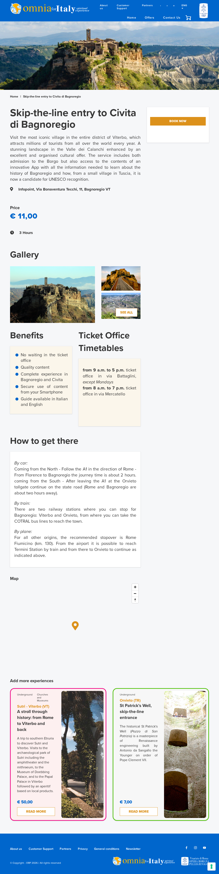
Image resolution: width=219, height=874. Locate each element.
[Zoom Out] (135, 593)
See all (126, 312)
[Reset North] (135, 600)
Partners (147, 5)
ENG (184, 5)
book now (177, 121)
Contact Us (172, 17)
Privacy (83, 849)
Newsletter (133, 849)
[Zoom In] (135, 587)
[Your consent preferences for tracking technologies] (211, 866)
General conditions (106, 849)
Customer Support (123, 7)
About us (104, 7)
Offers (150, 17)
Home (131, 17)
